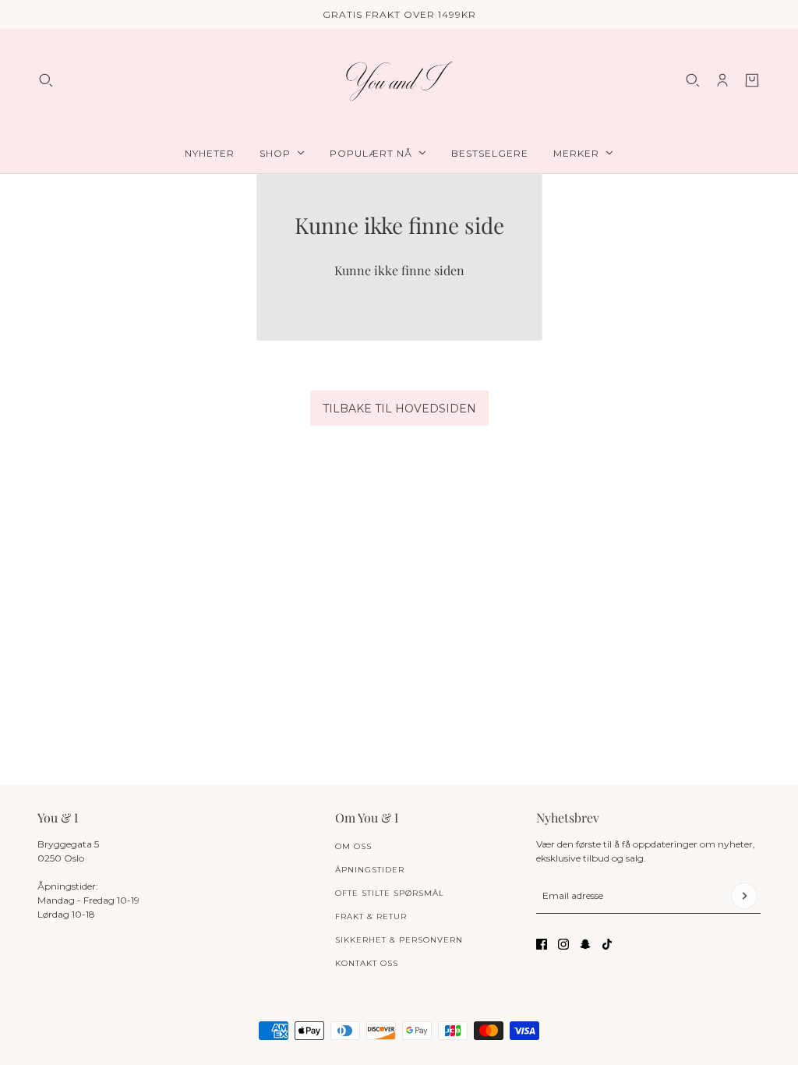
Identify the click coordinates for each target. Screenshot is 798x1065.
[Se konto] (722, 80)
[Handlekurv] (752, 80)
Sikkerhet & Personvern (399, 940)
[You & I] (399, 80)
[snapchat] (585, 944)
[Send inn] (744, 896)
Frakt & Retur (371, 916)
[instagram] (563, 944)
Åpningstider (369, 870)
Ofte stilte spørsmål (389, 893)
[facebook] (541, 944)
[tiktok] (607, 944)
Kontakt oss (366, 963)
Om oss (353, 846)
